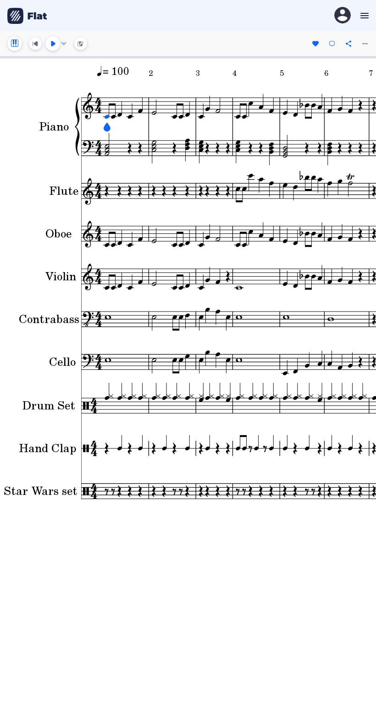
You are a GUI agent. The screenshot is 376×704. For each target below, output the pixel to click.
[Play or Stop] (52, 43)
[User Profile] (342, 16)
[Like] (315, 43)
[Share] (348, 43)
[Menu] (363, 16)
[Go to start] (35, 43)
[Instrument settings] (14, 43)
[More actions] (365, 43)
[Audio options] (63, 43)
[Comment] (332, 43)
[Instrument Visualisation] (80, 43)
